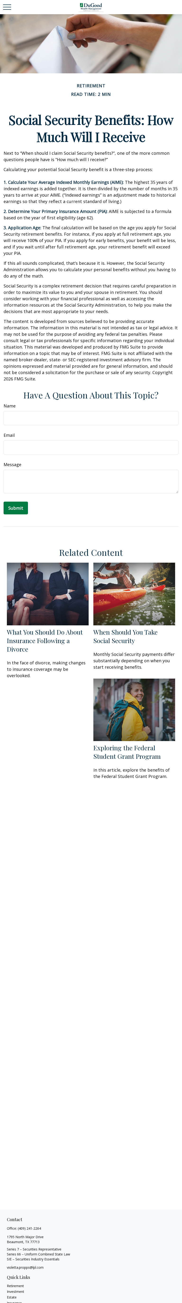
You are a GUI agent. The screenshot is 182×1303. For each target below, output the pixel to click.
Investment (15, 1291)
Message (12, 464)
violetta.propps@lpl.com (25, 1267)
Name (10, 406)
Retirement (15, 1286)
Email (9, 435)
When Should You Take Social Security (125, 636)
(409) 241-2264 (29, 1228)
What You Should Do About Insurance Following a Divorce (45, 640)
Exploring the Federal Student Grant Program (127, 751)
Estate (12, 1297)
